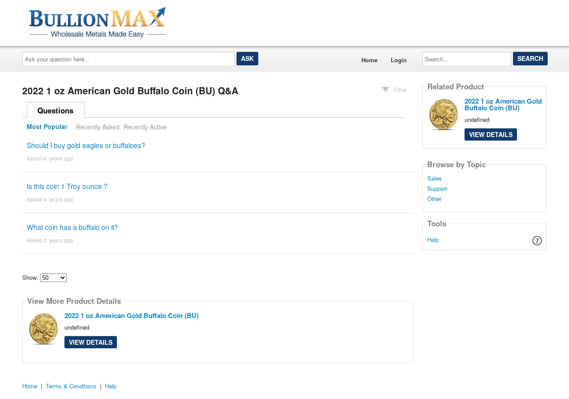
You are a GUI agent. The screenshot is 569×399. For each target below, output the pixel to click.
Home (369, 60)
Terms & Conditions (71, 386)
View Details (90, 342)
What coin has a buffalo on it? (72, 227)
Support (437, 188)
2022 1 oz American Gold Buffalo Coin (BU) (131, 315)
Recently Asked (98, 126)
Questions (55, 110)
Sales (434, 178)
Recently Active (145, 126)
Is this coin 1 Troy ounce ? (67, 186)
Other (434, 199)
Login (399, 60)
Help (433, 239)
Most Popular (47, 126)
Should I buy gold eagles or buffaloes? (86, 145)
